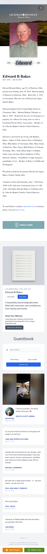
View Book (10, 297)
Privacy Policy (17, 544)
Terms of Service (29, 544)
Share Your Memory (14, 327)
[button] (23, 389)
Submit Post (23, 364)
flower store (19, 209)
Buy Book (22, 297)
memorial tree (29, 206)
